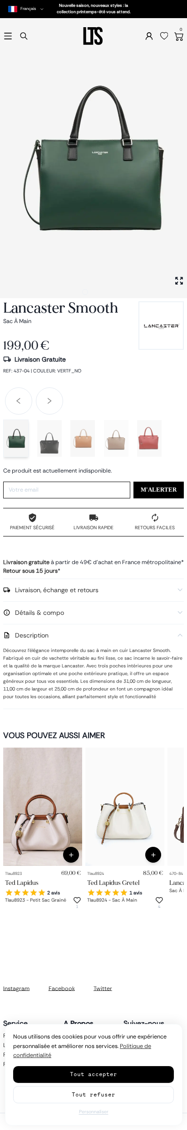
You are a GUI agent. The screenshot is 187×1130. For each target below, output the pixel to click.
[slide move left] (18, 401)
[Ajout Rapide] (71, 855)
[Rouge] (149, 438)
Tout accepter (93, 1074)
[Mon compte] (149, 36)
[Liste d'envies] (164, 36)
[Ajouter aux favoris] (77, 900)
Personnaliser (93, 1112)
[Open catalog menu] (8, 36)
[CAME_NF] (82, 438)
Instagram (16, 988)
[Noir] (49, 438)
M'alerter (159, 490)
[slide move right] (49, 401)
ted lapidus (22, 882)
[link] (42, 807)
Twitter (103, 988)
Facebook (62, 988)
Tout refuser (93, 1094)
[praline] (116, 438)
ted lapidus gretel (113, 882)
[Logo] (93, 36)
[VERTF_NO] (16, 438)
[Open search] (24, 36)
